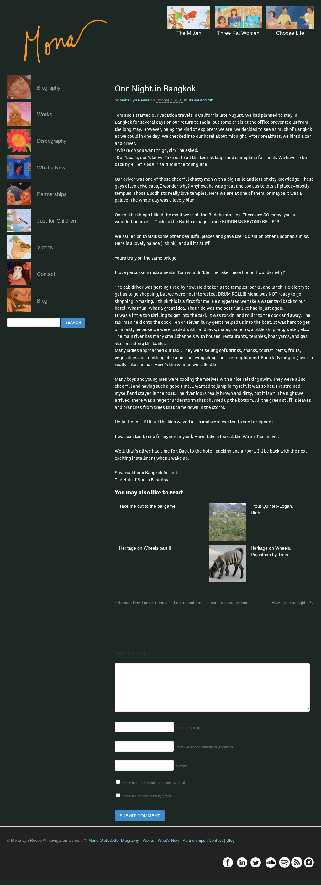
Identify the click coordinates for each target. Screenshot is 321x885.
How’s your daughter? (292, 603)
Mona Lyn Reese (135, 100)
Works (44, 114)
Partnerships (52, 194)
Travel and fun (200, 100)
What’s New (51, 168)
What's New (168, 840)
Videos (45, 248)
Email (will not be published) (204, 747)
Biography (49, 88)
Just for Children (56, 221)
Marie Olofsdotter (104, 840)
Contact (46, 274)
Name (187, 728)
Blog (42, 301)
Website (181, 766)
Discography (51, 141)
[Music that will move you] (59, 72)
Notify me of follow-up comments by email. (154, 782)
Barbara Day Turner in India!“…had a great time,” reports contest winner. (182, 603)
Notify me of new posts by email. (146, 796)
